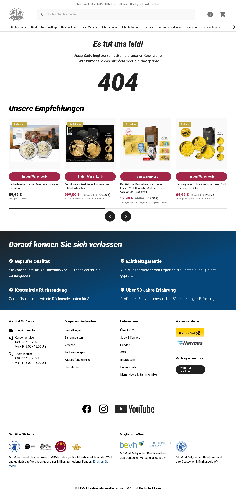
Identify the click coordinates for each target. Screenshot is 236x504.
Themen (148, 27)
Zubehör (192, 27)
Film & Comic (130, 27)
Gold (34, 27)
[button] (41, 14)
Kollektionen (19, 27)
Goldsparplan (151, 4)
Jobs (115, 4)
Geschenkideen (211, 27)
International (110, 27)
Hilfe (108, 4)
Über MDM (97, 4)
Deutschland (69, 27)
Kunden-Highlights (131, 4)
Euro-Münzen (89, 27)
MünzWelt (83, 4)
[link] (16, 14)
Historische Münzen (169, 27)
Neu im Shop (49, 27)
